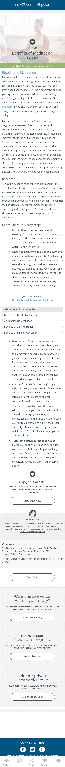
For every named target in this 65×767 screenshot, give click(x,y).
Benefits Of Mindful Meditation (21, 332)
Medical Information (22, 66)
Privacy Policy (35, 755)
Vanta (33, 519)
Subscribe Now (32, 500)
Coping (32, 48)
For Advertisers (51, 755)
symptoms (8, 106)
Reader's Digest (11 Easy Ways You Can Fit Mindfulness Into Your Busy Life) (32, 560)
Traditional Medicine (43, 66)
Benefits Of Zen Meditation (19, 326)
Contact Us (21, 755)
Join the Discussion (33, 696)
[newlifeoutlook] (32, 5)
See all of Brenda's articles (32, 531)
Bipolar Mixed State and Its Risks (33, 300)
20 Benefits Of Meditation (18, 320)
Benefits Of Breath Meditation (20, 315)
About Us (9, 755)
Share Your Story (32, 617)
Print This (32, 577)
